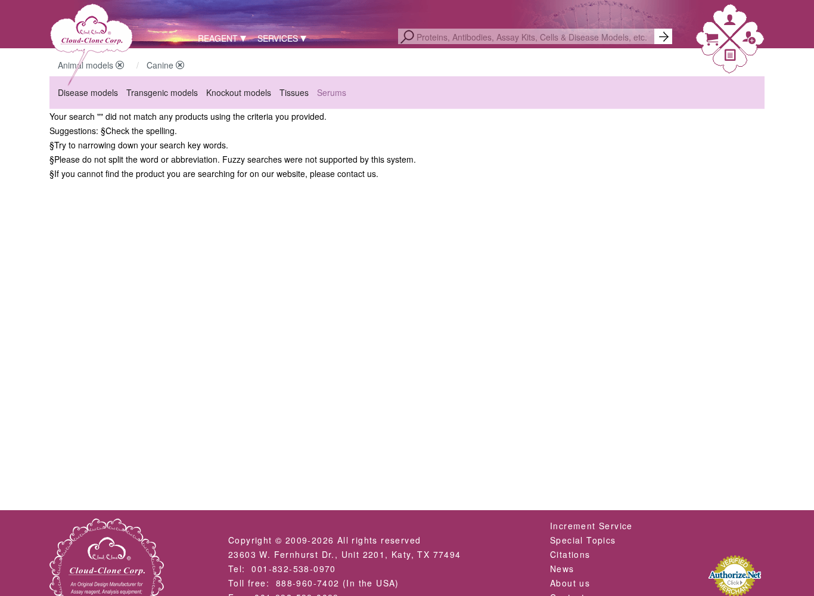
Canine (161, 65)
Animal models (87, 65)
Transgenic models (162, 92)
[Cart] (711, 41)
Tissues (294, 92)
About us (570, 583)
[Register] (749, 40)
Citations (570, 554)
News (562, 569)
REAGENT (218, 38)
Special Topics (583, 540)
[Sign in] (730, 21)
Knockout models (238, 92)
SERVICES (277, 38)
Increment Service (591, 526)
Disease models (88, 92)
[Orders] (731, 57)
